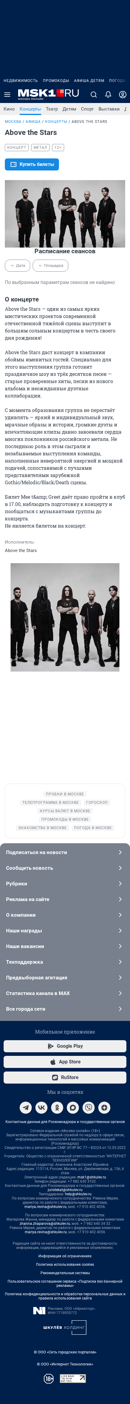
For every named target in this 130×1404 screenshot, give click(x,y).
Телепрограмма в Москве (50, 802)
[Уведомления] (108, 94)
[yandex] (104, 1108)
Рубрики (16, 884)
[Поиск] (93, 94)
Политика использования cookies (65, 1264)
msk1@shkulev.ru (91, 1177)
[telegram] (26, 1108)
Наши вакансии (25, 946)
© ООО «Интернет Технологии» (65, 1364)
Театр (52, 109)
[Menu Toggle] (7, 94)
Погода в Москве (93, 828)
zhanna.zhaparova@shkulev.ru (45, 1223)
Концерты (30, 109)
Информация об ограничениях (65, 1256)
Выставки (109, 109)
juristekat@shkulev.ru (65, 1190)
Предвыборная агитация (36, 978)
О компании (21, 915)
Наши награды (24, 931)
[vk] (41, 1108)
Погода (117, 81)
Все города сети (25, 1009)
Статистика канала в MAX (38, 993)
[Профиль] (122, 94)
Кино (9, 109)
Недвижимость (21, 81)
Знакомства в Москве (42, 828)
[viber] (89, 1108)
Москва (13, 122)
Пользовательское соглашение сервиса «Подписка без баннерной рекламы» (65, 1283)
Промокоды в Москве (65, 819)
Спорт (87, 109)
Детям (69, 109)
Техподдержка (24, 962)
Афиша (33, 122)
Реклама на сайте (27, 899)
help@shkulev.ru (78, 1194)
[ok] (57, 1108)
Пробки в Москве (65, 794)
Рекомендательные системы (65, 1273)
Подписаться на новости (36, 852)
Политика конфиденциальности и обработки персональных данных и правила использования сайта (65, 1296)
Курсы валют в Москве (65, 811)
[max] (73, 1108)
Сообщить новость (29, 868)
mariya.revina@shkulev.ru (45, 1207)
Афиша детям (89, 81)
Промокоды (56, 81)
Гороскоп (97, 802)
